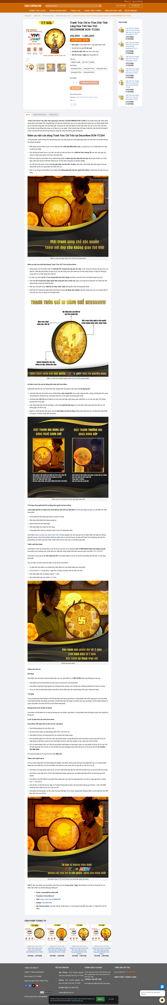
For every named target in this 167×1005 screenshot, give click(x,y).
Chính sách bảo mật (77, 1000)
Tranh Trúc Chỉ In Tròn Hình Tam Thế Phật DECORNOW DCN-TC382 (34, 950)
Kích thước (73, 65)
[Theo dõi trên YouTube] (37, 985)
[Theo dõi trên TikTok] (33, 985)
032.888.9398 (130, 972)
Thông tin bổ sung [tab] (39, 114)
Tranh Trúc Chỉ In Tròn (63, 16)
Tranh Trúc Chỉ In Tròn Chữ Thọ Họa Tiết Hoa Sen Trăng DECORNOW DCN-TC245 (79, 951)
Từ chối (111, 999)
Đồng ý (100, 999)
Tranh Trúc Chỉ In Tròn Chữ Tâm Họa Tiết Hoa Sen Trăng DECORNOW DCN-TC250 (101, 951)
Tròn (74, 100)
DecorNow (33, 5)
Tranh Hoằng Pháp (57, 11)
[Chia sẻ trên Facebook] (71, 104)
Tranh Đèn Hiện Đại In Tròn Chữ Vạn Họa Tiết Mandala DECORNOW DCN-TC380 (57, 950)
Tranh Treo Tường (92, 11)
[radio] (75, 62)
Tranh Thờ (75, 11)
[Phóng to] (28, 60)
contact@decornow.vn (66, 992)
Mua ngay (76, 88)
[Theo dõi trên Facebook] (26, 985)
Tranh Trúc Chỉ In (37, 11)
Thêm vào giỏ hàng (89, 82)
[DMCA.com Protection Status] (46, 992)
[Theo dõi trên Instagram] (30, 985)
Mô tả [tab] (28, 114)
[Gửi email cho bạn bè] (75, 104)
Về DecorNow (131, 11)
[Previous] (28, 41)
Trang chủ (28, 16)
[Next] (63, 41)
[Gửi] (100, 6)
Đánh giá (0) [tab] (53, 114)
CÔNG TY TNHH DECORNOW (34, 972)
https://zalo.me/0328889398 (50, 899)
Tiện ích (72, 59)
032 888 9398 (47, 903)
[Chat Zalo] (162, 986)
